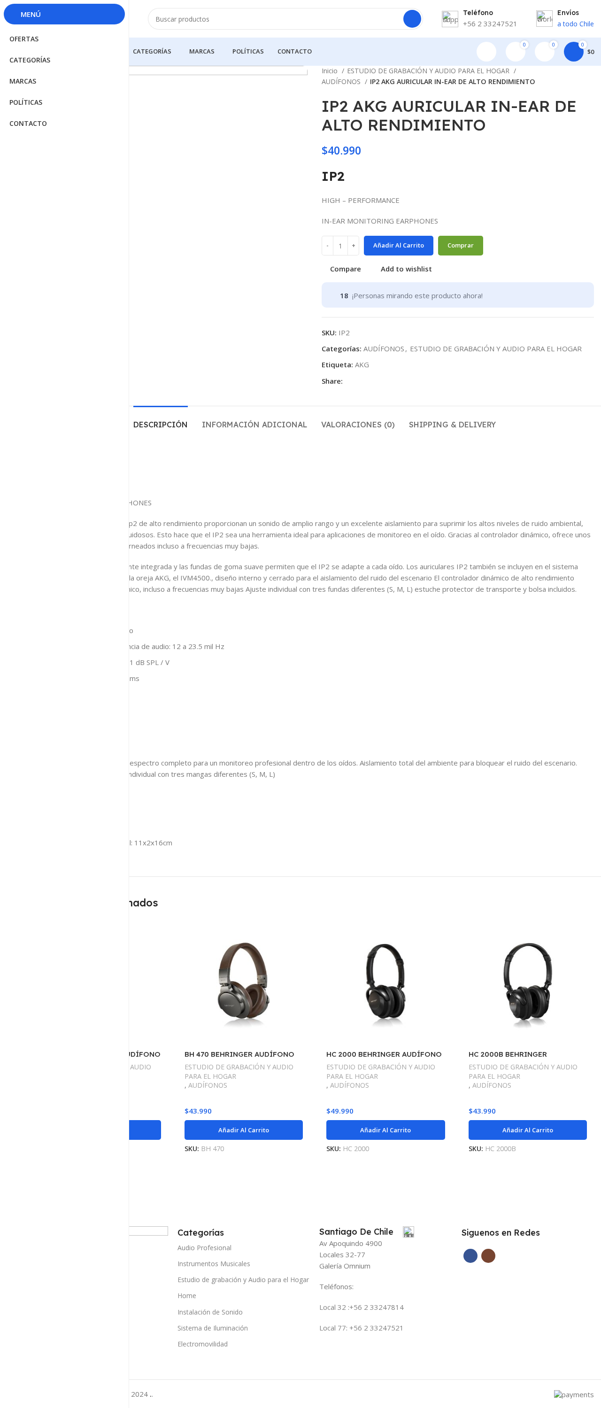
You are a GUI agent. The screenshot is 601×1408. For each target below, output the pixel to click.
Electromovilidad (202, 1343)
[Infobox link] (366, 1232)
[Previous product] (570, 76)
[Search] (412, 19)
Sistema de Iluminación (212, 1327)
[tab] (160, 420)
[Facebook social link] (350, 381)
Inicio (330, 70)
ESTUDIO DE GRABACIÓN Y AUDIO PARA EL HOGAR (429, 70)
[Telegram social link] (361, 381)
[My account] (486, 51)
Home (186, 1295)
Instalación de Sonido (210, 1311)
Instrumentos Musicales (213, 1263)
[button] (244, 1130)
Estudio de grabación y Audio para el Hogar (243, 1279)
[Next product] (589, 76)
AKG (362, 364)
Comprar (460, 245)
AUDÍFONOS (342, 81)
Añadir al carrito (398, 245)
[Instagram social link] (488, 1256)
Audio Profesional (204, 1247)
